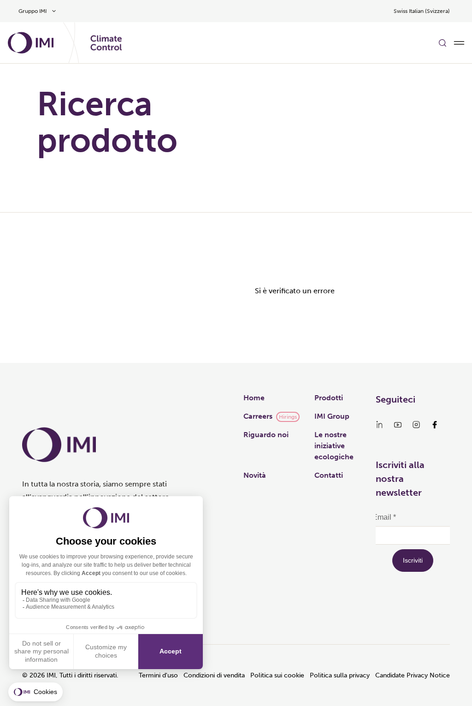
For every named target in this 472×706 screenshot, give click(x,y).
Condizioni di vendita (214, 675)
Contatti (328, 475)
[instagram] (416, 424)
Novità (254, 475)
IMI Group (331, 416)
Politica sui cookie (277, 675)
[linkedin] (379, 424)
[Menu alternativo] (459, 42)
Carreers (257, 416)
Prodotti (328, 397)
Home (254, 397)
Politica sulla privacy (340, 675)
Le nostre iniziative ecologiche (334, 445)
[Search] (442, 42)
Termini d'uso (158, 675)
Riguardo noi (266, 434)
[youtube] (397, 424)
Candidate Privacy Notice (412, 675)
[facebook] (434, 424)
